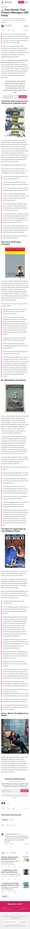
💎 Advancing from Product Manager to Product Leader (10, 884)
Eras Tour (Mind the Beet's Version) (10, 874)
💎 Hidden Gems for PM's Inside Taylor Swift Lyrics (9, 871)
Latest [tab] (7, 853)
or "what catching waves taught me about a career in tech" (10, 861)
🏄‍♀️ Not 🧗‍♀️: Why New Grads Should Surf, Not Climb (9, 858)
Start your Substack (11, 922)
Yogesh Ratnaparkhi (10, 834)
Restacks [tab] (11, 819)
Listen (26, 26)
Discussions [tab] (13, 853)
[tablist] (8, 819)
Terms (26, 916)
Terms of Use (22, 794)
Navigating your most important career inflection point (9, 888)
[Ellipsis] (28, 834)
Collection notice (15, 918)
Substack (7, 925)
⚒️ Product (4, 7)
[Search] (27, 852)
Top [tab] (3, 853)
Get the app (22, 922)
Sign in (26, 2)
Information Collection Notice (16, 796)
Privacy (22, 916)
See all (4, 896)
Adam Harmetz (8, 25)
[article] (15, 861)
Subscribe (21, 2)
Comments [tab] (5, 819)
